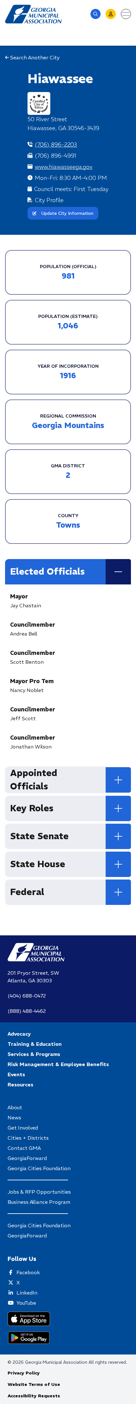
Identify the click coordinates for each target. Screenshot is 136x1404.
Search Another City (34, 57)
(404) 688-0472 (27, 995)
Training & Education (35, 1044)
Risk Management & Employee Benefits (58, 1064)
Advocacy (19, 1034)
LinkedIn (26, 1292)
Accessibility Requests (34, 1396)
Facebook (28, 1272)
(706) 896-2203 (56, 144)
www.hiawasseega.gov (63, 166)
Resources (20, 1084)
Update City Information (67, 213)
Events (16, 1074)
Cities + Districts (28, 1138)
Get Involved (23, 1127)
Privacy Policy (24, 1373)
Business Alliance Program (39, 1202)
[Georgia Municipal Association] (33, 14)
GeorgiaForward (27, 1158)
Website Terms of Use (34, 1384)
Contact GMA (24, 1148)
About (15, 1107)
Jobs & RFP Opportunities (39, 1192)
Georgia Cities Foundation (39, 1168)
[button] (95, 14)
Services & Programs (34, 1054)
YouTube (26, 1303)
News (14, 1117)
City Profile (49, 200)
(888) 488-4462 (27, 1011)
